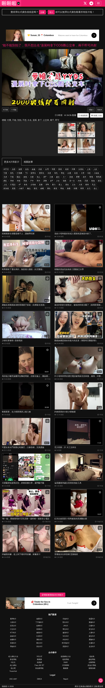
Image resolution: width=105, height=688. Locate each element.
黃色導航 (13, 659)
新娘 (71, 176)
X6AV (66, 662)
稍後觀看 (84, 115)
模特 (87, 184)
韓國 (75, 188)
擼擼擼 (39, 659)
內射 (40, 169)
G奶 (89, 173)
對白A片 (66, 622)
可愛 (5, 173)
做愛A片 (39, 618)
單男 (82, 188)
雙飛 (91, 176)
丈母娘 (33, 184)
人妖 (95, 169)
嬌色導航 (92, 659)
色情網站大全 (66, 656)
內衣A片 (66, 639)
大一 (64, 176)
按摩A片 (39, 625)
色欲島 (91, 656)
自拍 (27, 169)
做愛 (20, 169)
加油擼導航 (39, 668)
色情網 (39, 662)
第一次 (72, 180)
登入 (51, 12)
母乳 (56, 173)
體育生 (41, 173)
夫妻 (32, 176)
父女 (74, 184)
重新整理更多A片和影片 (53, 594)
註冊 (42, 12)
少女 (58, 180)
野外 (38, 180)
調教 (45, 180)
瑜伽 (93, 180)
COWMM (65, 665)
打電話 (12, 184)
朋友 (67, 184)
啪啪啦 (4, 686)
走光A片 (92, 646)
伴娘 (18, 180)
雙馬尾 (98, 176)
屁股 (13, 188)
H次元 (13, 662)
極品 (29, 188)
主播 (51, 176)
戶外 (32, 180)
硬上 (60, 184)
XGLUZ (39, 656)
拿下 (40, 119)
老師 (67, 169)
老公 (95, 188)
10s (14, 109)
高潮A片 (39, 629)
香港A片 (13, 643)
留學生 (33, 173)
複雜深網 (92, 668)
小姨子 (21, 188)
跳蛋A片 (92, 618)
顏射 (60, 169)
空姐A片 (66, 618)
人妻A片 (92, 632)
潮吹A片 (39, 639)
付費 (9, 119)
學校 (62, 173)
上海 (88, 169)
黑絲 (25, 180)
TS (26, 173)
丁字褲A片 (39, 622)
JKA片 (65, 625)
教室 (55, 188)
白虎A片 (39, 636)
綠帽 (42, 188)
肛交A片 (92, 629)
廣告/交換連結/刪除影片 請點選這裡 (89, 686)
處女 (58, 176)
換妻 (69, 188)
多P (51, 180)
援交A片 (92, 636)
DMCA (39, 679)
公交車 (46, 119)
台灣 (47, 169)
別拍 (19, 119)
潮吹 (49, 188)
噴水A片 (39, 643)
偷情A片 (39, 632)
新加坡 (6, 188)
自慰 (13, 169)
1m (6, 109)
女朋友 (81, 169)
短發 (76, 173)
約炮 (79, 180)
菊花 (35, 188)
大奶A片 (13, 622)
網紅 (5, 180)
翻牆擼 (65, 668)
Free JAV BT (39, 665)
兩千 (52, 119)
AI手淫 (6, 169)
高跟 (86, 180)
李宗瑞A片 (66, 643)
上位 (5, 184)
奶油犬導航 (92, 665)
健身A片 (66, 632)
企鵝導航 (92, 662)
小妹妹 (96, 173)
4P (20, 184)
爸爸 (25, 184)
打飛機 (19, 173)
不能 (14, 119)
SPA (47, 184)
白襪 (69, 173)
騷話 (18, 176)
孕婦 (12, 180)
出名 (30, 119)
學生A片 (66, 629)
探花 (99, 180)
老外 (84, 176)
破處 (33, 169)
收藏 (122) (97, 115)
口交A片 (13, 629)
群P (44, 176)
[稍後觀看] (100, 680)
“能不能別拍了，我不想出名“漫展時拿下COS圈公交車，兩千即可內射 (49, 45)
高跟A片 (66, 646)
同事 (73, 169)
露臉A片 (92, 639)
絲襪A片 (13, 639)
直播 (41, 184)
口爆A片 (92, 625)
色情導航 (65, 659)
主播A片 (92, 643)
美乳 (12, 173)
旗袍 (25, 176)
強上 (38, 176)
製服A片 (92, 622)
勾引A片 (66, 636)
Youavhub (13, 671)
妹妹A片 (13, 636)
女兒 (89, 188)
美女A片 (39, 646)
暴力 (54, 184)
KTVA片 (13, 632)
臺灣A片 (13, 618)
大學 (82, 173)
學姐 (62, 188)
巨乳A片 (13, 625)
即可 (57, 119)
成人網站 (13, 665)
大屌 (80, 184)
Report (65, 679)
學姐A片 (13, 646)
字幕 (12, 176)
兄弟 (5, 176)
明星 (53, 169)
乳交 (94, 184)
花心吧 (13, 668)
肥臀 (78, 176)
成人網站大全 (13, 656)
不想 (24, 119)
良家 (49, 173)
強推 (64, 180)
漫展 (35, 119)
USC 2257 (13, 679)
